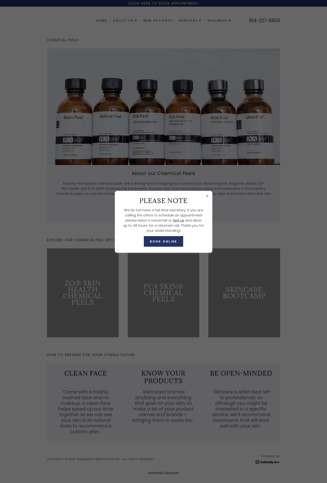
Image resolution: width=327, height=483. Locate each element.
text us (178, 220)
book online (163, 241)
